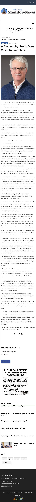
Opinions (8, 37)
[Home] (18, 11)
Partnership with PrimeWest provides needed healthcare (17, 436)
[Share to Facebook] (14, 334)
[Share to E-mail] (17, 334)
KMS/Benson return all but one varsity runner (14, 406)
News (8, 32)
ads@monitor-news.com (11, 484)
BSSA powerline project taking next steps (13, 428)
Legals (24, 459)
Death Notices (6, 462)
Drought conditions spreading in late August (14, 421)
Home (2, 37)
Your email (4, 354)
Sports (10, 459)
